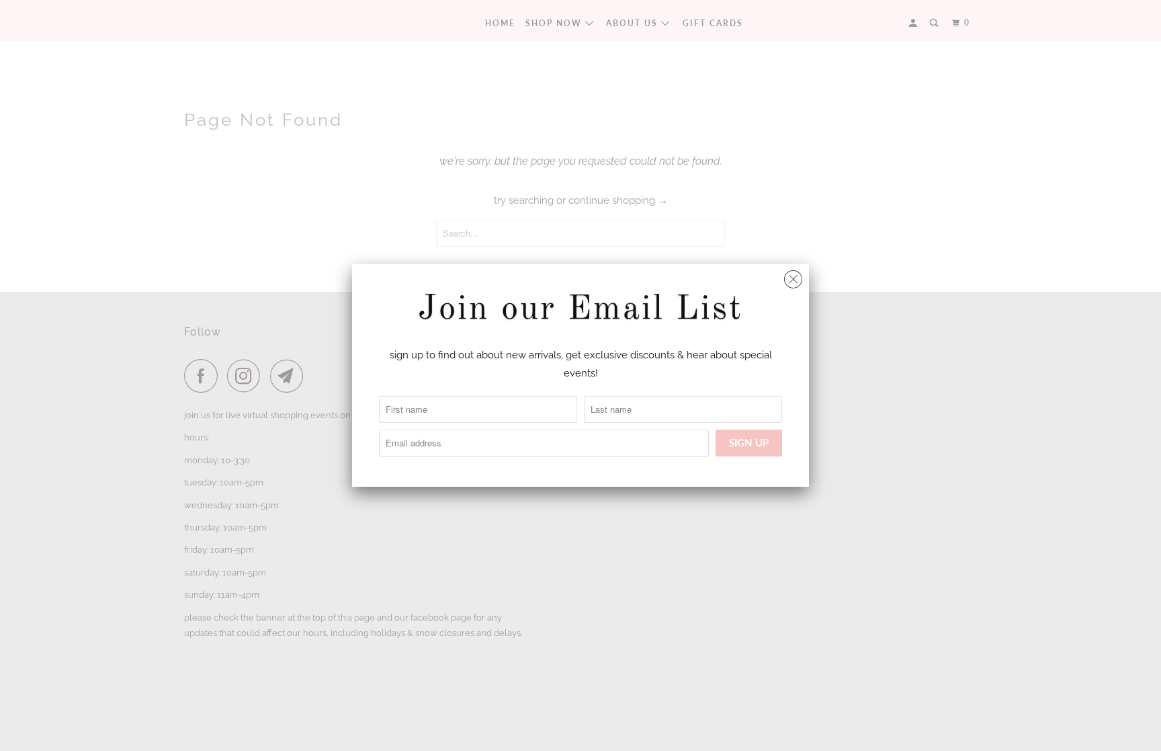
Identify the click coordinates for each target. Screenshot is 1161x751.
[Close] (793, 276)
